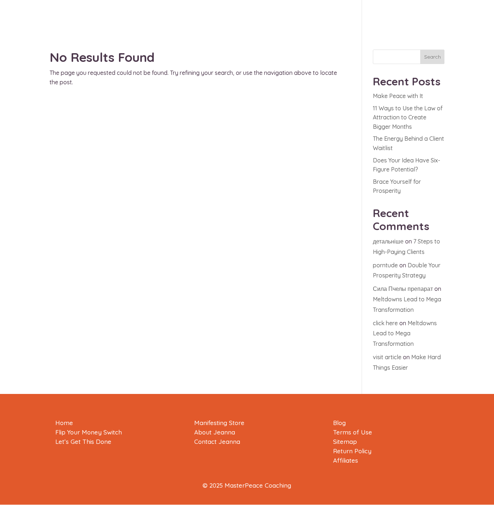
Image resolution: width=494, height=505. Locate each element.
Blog (339, 423)
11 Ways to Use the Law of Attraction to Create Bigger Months (408, 117)
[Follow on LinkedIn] (485, 107)
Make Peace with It (398, 95)
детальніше (388, 241)
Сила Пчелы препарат (403, 288)
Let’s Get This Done (83, 441)
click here (385, 323)
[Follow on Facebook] (485, 78)
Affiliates (345, 460)
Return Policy (352, 451)
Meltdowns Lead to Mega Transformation (405, 333)
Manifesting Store (219, 423)
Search (432, 57)
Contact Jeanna (217, 441)
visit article (387, 357)
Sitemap (345, 441)
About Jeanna (214, 432)
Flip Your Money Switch (88, 432)
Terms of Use (352, 432)
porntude (385, 265)
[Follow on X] (485, 92)
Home (64, 423)
